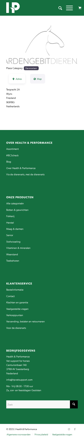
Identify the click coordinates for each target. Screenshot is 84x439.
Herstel (10, 222)
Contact (10, 296)
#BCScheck (12, 155)
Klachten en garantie (17, 302)
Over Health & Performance (21, 168)
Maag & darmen (14, 228)
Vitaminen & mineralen (18, 247)
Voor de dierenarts (16, 327)
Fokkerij (10, 216)
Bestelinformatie (14, 289)
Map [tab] (39, 78)
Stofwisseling (13, 241)
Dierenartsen (31, 68)
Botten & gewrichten (17, 209)
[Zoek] (58, 8)
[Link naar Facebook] (75, 429)
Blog (8, 161)
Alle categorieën (15, 203)
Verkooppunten (14, 315)
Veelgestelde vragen (17, 308)
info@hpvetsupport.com (19, 379)
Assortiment (12, 148)
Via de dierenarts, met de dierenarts (25, 174)
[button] (11, 45)
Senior (9, 235)
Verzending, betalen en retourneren (25, 321)
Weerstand (12, 254)
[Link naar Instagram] (69, 429)
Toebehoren (12, 260)
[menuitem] (58, 8)
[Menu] (67, 8)
